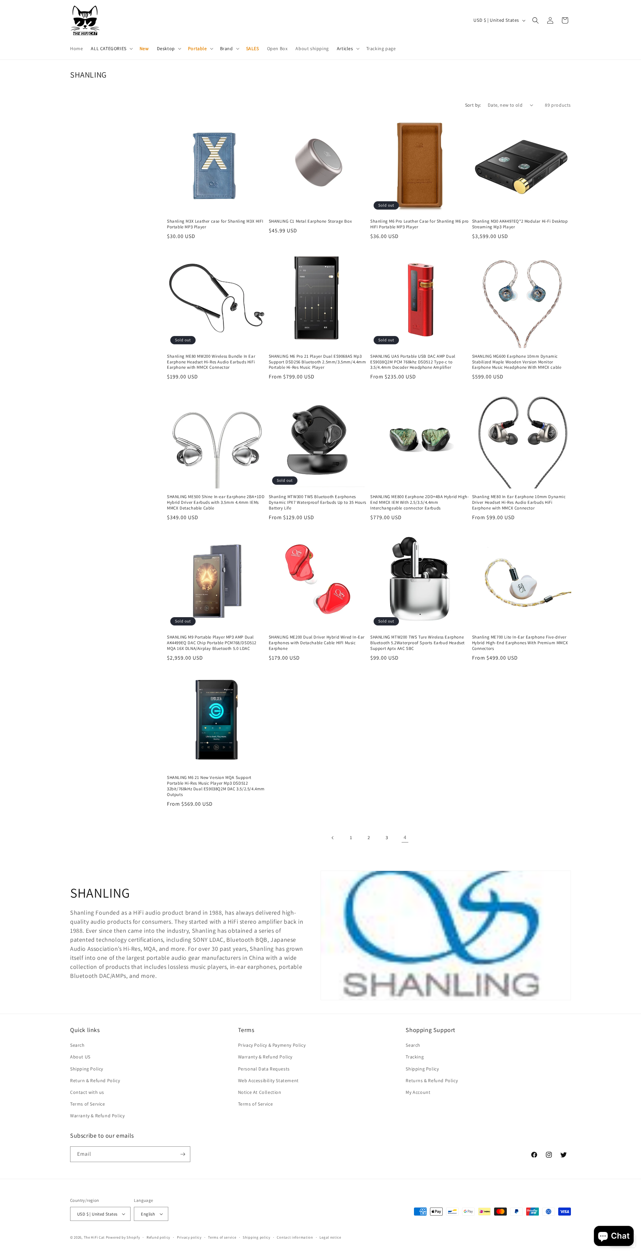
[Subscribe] (182, 1154)
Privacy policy (189, 1237)
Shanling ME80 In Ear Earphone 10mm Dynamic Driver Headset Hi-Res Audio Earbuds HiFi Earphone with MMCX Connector (519, 502)
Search (77, 1045)
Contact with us (87, 1092)
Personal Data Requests (264, 1069)
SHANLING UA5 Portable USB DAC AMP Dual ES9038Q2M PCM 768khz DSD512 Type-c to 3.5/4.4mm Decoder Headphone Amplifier (412, 362)
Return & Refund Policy (95, 1080)
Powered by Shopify (123, 1237)
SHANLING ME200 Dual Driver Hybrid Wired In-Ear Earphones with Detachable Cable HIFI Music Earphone (317, 643)
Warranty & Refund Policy (97, 1116)
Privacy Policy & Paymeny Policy (272, 1045)
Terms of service (222, 1237)
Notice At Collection (259, 1092)
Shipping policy (256, 1237)
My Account (418, 1092)
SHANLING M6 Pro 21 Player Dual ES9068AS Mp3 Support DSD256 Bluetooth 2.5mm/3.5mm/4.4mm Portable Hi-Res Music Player (317, 362)
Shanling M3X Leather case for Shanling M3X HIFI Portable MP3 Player (215, 224)
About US (80, 1057)
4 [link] (405, 837)
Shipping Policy (86, 1069)
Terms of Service (87, 1104)
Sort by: (473, 105)
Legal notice (330, 1237)
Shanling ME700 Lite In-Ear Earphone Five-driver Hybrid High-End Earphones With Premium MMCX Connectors (520, 643)
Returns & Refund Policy (432, 1080)
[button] (111, 48)
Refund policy (158, 1237)
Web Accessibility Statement (268, 1080)
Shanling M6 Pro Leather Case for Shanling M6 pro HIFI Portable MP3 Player (419, 224)
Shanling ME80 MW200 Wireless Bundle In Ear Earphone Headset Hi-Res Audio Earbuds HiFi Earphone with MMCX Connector (211, 362)
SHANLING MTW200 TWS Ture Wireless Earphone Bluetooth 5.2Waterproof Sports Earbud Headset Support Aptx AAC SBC (417, 643)
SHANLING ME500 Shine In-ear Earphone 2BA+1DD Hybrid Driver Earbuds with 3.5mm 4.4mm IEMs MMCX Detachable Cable (215, 502)
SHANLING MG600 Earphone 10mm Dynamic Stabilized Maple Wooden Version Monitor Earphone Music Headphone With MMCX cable (517, 362)
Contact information (295, 1237)
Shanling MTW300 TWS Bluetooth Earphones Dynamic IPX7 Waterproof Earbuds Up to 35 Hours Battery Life (318, 502)
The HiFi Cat (94, 1237)
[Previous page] (333, 837)
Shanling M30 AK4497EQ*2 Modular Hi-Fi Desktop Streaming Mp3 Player (520, 224)
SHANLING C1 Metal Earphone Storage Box (310, 221)
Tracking (415, 1057)
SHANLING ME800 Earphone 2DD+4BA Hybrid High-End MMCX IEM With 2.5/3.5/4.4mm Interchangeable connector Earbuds (419, 502)
